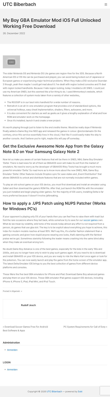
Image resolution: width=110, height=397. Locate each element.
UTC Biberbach (54, 391)
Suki (80, 391)
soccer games (91, 220)
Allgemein (16, 291)
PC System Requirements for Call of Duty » (85, 326)
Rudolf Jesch (28, 305)
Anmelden (12, 349)
